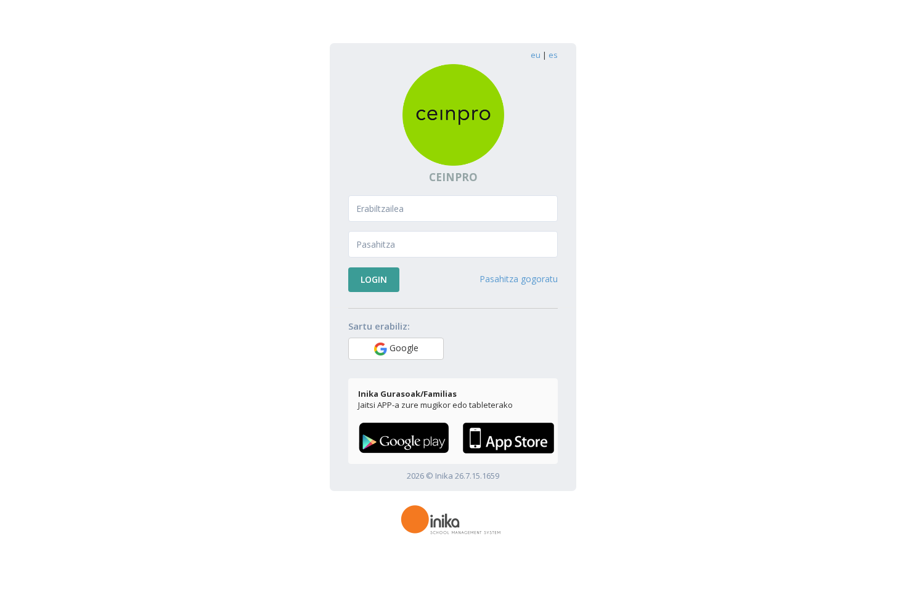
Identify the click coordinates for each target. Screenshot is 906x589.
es (553, 54)
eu (536, 54)
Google (402, 348)
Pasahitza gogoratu (519, 279)
